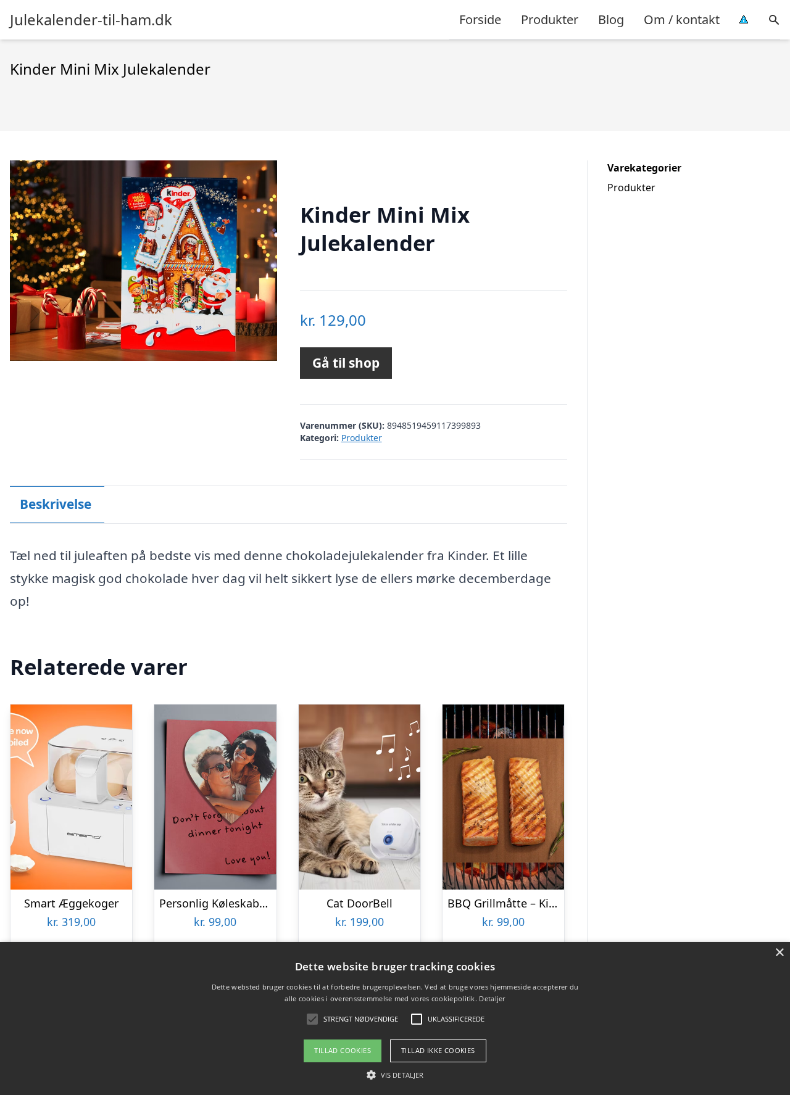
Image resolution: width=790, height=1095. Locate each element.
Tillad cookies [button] (342, 1050)
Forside (480, 19)
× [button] (779, 952)
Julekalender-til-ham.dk (91, 20)
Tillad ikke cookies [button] (438, 1050)
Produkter (549, 19)
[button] (395, 1074)
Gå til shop (346, 362)
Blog (611, 19)
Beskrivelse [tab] (55, 504)
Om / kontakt (682, 19)
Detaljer (492, 998)
